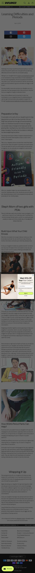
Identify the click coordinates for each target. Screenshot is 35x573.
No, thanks (25, 295)
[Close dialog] (33, 275)
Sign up (25, 293)
